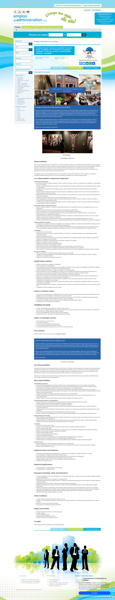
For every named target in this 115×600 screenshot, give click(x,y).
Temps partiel (20, 99)
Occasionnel (20, 87)
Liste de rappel (21, 102)
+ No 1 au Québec (105, 18)
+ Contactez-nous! (105, 23)
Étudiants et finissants (23, 90)
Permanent (20, 77)
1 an (18, 111)
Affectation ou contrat (23, 80)
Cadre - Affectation (22, 84)
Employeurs (27, 27)
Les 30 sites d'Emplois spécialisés (30, 582)
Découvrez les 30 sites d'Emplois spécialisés (68, 5)
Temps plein (20, 92)
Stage (18, 82)
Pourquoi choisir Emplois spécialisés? (59, 582)
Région (17, 52)
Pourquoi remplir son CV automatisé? (31, 581)
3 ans (18, 114)
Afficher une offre (46, 27)
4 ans (18, 116)
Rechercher (18, 41)
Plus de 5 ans (21, 119)
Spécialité (18, 64)
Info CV (36, 27)
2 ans (18, 113)
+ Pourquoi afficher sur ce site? (105, 19)
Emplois (17, 27)
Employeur (18, 58)
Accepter (94, 593)
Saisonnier (20, 89)
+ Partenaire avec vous (104, 16)
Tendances (58, 27)
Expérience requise (20, 106)
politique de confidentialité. (89, 589)
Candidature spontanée (23, 86)
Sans (18, 109)
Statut (17, 96)
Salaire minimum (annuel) (22, 69)
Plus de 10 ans (21, 120)
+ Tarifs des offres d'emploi (104, 21)
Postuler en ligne (58, 67)
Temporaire (20, 79)
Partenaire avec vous (54, 579)
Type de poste (19, 75)
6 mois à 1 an (20, 110)
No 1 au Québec (53, 581)
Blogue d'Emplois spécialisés (92, 5)
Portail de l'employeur (92, 67)
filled (18, 93)
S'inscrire (87, 10)
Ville (65, 34)
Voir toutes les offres (75, 67)
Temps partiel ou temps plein (24, 98)
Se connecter (96, 10)
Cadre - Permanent (22, 83)
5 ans (18, 117)
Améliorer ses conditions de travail (30, 579)
